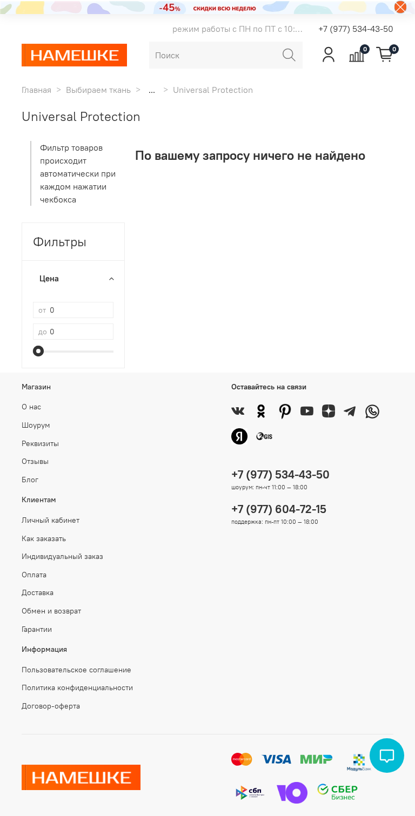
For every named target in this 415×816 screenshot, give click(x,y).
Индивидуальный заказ (62, 556)
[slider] (38, 351)
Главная (36, 89)
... (152, 90)
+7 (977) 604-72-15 (278, 509)
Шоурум (36, 425)
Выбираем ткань (98, 89)
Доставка (37, 592)
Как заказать (44, 538)
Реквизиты (40, 443)
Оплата (34, 574)
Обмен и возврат (51, 611)
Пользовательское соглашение (76, 670)
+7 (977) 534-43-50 (355, 28)
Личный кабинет (50, 520)
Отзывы (35, 461)
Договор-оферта (51, 706)
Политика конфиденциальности (77, 687)
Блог (30, 479)
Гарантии (37, 629)
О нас (31, 407)
